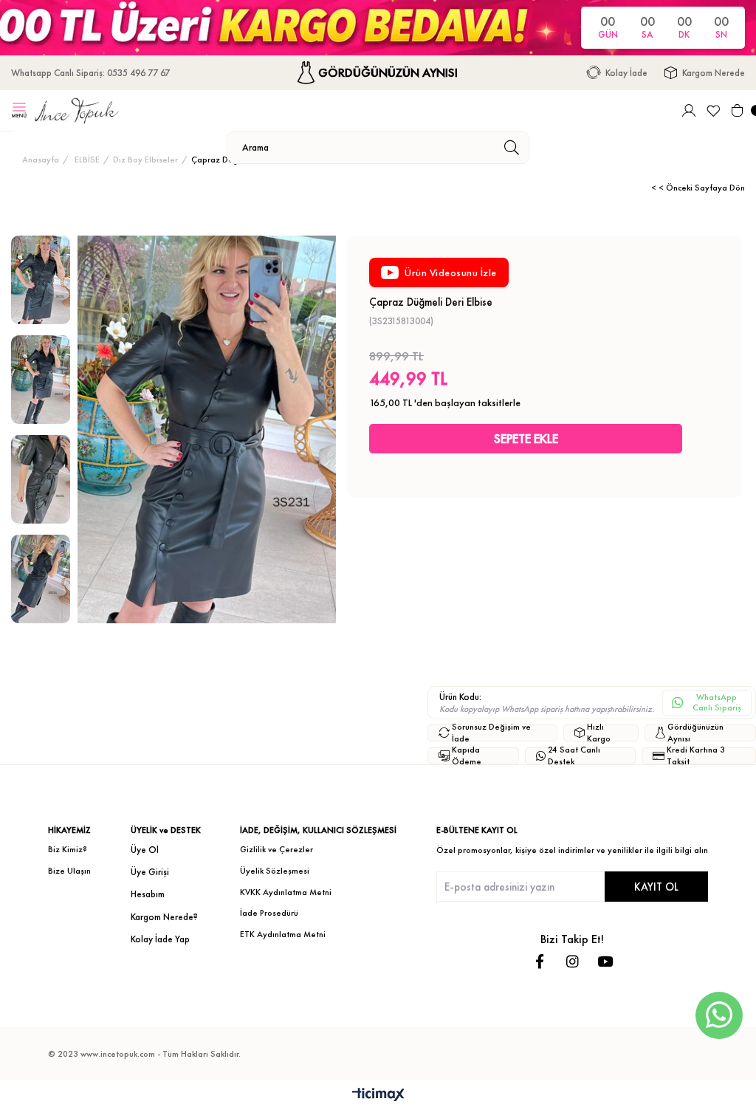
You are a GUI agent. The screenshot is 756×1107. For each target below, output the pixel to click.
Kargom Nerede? (164, 917)
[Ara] (511, 147)
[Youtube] (605, 961)
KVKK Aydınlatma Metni (285, 892)
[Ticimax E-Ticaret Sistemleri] (378, 1095)
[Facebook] (540, 961)
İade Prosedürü (269, 913)
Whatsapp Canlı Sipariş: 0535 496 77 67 (90, 72)
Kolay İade (626, 72)
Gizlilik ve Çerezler (276, 849)
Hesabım (148, 894)
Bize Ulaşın (69, 871)
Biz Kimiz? (67, 849)
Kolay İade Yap (160, 939)
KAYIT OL (656, 887)
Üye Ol (145, 849)
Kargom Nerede (713, 72)
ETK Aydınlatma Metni (283, 934)
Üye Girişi (150, 872)
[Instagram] (572, 961)
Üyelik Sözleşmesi (274, 871)
